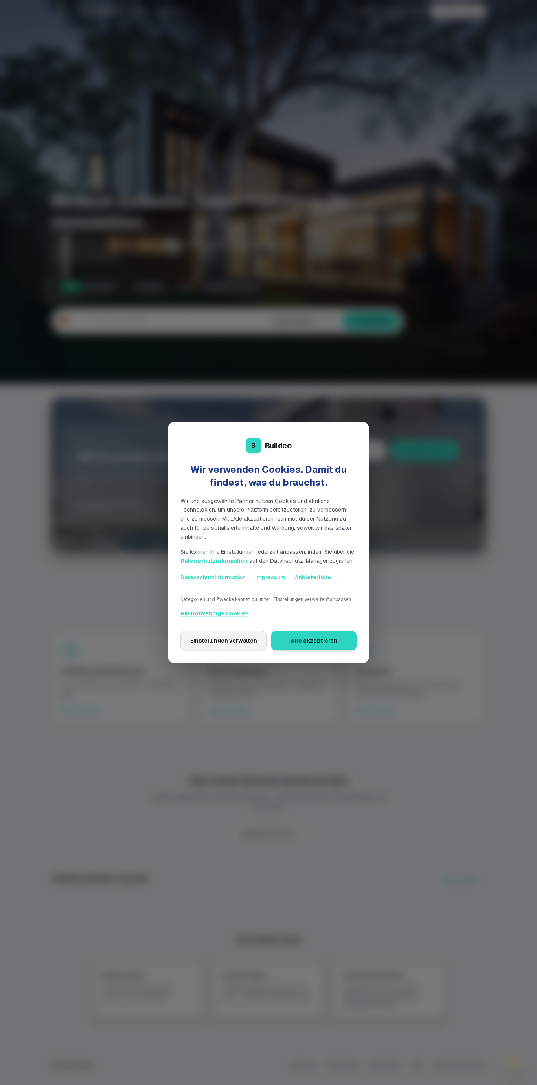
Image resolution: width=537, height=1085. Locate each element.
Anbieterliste (313, 577)
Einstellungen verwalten (223, 640)
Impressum (270, 577)
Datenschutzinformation (214, 560)
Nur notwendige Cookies (214, 613)
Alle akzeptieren (314, 640)
